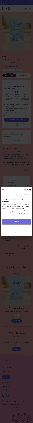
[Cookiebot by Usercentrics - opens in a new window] (24, 190)
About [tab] (27, 194)
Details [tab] (17, 194)
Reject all (16, 232)
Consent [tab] (6, 194)
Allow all (16, 221)
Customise (16, 226)
